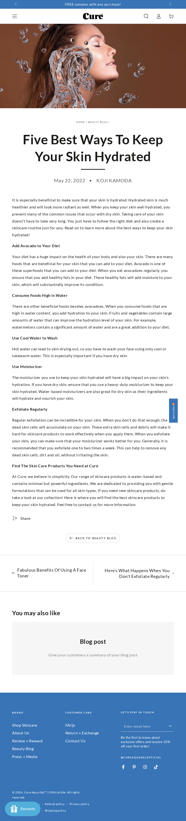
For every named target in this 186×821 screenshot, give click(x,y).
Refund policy (54, 804)
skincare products (143, 490)
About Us (20, 732)
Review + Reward (27, 740)
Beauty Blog (98, 122)
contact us (87, 504)
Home (80, 122)
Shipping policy (55, 810)
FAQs (70, 725)
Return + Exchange (82, 732)
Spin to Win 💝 (173, 410)
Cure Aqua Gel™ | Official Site (45, 792)
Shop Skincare (24, 725)
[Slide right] (170, 4)
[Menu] (14, 16)
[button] (146, 16)
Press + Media (25, 756)
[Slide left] (16, 4)
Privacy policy (79, 804)
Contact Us (75, 740)
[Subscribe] (171, 726)
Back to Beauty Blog (96, 538)
